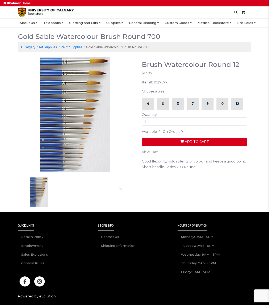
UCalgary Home (18, 3)
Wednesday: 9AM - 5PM (200, 254)
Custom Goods (177, 23)
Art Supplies (48, 47)
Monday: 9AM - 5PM (197, 237)
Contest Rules (32, 263)
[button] (29, 190)
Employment (32, 246)
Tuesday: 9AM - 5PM (198, 246)
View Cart (150, 152)
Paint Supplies (71, 47)
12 (237, 104)
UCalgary (28, 47)
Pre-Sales (245, 23)
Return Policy (32, 237)
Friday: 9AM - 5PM (195, 272)
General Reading (142, 23)
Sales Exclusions (34, 254)
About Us (27, 23)
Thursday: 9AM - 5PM (198, 263)
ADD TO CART (196, 142)
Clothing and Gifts (83, 23)
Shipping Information (118, 246)
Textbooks (52, 23)
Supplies (113, 23)
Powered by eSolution (37, 296)
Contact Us (110, 237)
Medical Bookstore (213, 23)
